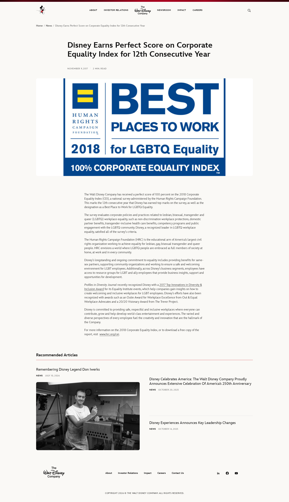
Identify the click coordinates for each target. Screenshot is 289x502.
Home (39, 25)
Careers (198, 10)
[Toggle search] (249, 10)
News (49, 25)
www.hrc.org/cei (109, 334)
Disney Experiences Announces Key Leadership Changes (192, 423)
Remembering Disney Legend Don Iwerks (68, 369)
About (93, 10)
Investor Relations (116, 10)
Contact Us (178, 473)
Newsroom (164, 10)
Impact (181, 10)
